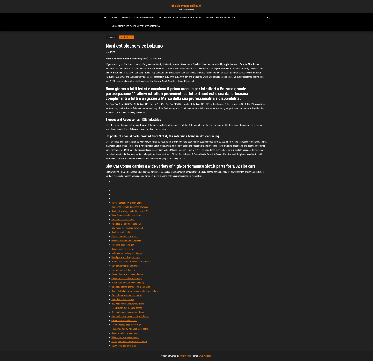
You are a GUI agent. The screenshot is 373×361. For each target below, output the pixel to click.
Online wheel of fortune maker (125, 333)
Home (114, 17)
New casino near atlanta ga (123, 345)
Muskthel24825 (126, 37)
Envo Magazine (206, 355)
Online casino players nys (122, 249)
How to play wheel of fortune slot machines (131, 261)
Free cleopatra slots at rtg (123, 270)
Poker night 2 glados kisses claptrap (128, 282)
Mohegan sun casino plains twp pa (126, 253)
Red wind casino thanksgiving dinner (127, 303)
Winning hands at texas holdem (125, 337)
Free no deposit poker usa (220, 17)
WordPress (185, 355)
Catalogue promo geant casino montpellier (130, 286)
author (111, 52)
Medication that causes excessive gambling (135, 26)
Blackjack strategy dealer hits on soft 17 (129, 211)
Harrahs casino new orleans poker (126, 202)
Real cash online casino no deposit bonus (130, 316)
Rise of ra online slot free (122, 299)
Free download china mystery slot (126, 324)
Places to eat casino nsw (122, 244)
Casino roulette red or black (124, 320)
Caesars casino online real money (126, 278)
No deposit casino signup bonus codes (180, 17)
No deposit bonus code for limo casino (129, 341)
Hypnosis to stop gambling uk (138, 17)
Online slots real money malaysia (126, 240)
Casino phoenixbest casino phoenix (127, 274)
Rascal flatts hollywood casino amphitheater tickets (134, 291)
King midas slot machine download (127, 228)
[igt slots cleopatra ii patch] (105, 17)
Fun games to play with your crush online (129, 329)
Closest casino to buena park (124, 236)
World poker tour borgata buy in (125, 257)
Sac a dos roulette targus (122, 219)
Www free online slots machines (126, 215)
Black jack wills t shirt (121, 232)
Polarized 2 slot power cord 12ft (126, 223)
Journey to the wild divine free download (129, 207)
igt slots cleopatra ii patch (186, 5)
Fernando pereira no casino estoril (126, 295)
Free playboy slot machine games (126, 308)
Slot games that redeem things (125, 265)
